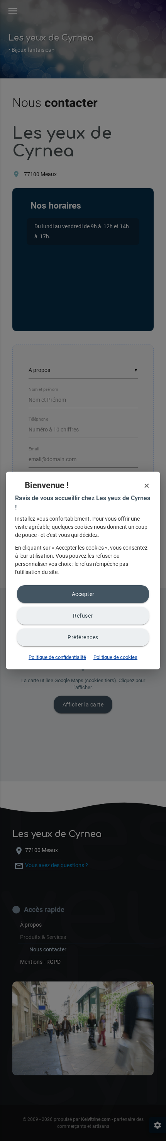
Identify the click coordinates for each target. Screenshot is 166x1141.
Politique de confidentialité (57, 657)
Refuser (83, 616)
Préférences (83, 637)
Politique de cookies (115, 657)
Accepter (83, 594)
